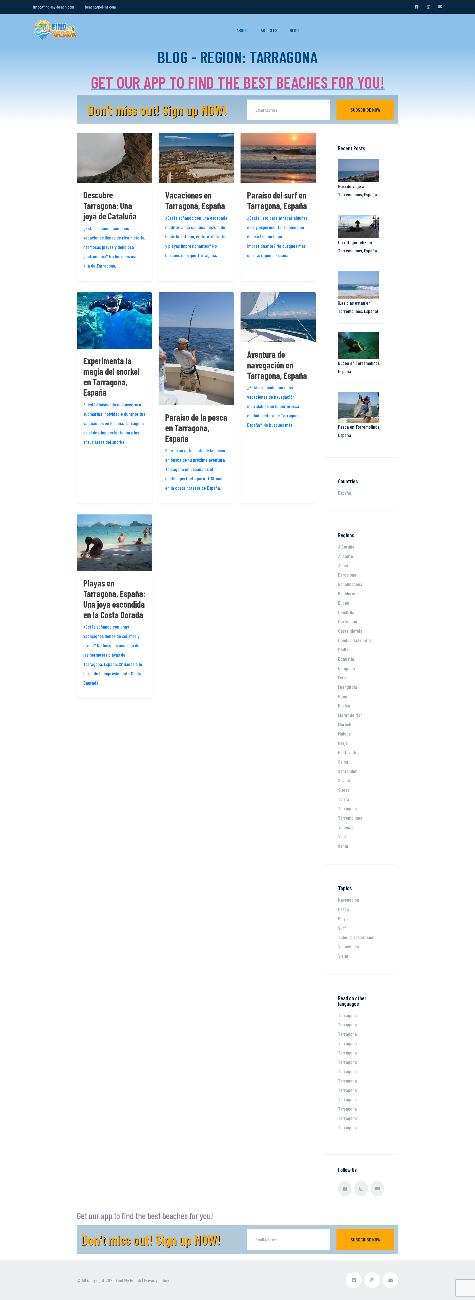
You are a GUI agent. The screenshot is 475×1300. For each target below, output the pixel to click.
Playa (343, 918)
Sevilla (344, 780)
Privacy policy (156, 1280)
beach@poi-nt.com (100, 6)
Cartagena (347, 621)
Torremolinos (350, 818)
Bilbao (343, 603)
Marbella (346, 724)
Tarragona (347, 808)
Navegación (348, 900)
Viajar (343, 956)
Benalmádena (350, 584)
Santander (347, 771)
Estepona (346, 668)
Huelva (344, 706)
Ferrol (343, 677)
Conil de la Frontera (356, 640)
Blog (294, 30)
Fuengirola (347, 687)
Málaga (344, 734)
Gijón (342, 696)
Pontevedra (348, 752)
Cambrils (346, 612)
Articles (269, 30)
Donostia (346, 659)
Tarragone (347, 1099)
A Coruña (346, 547)
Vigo (342, 836)
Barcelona (347, 575)
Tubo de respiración (356, 937)
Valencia (346, 827)
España (344, 493)
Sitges (343, 790)
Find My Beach (128, 1280)
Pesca (343, 909)
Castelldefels (350, 631)
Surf (342, 928)
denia (343, 846)
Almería (345, 565)
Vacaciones (348, 946)
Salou (343, 762)
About (242, 30)
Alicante (345, 556)
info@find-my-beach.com (53, 6)
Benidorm (346, 593)
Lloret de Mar (350, 715)
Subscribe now (365, 110)
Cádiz (343, 649)
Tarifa (343, 799)
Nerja (343, 743)
